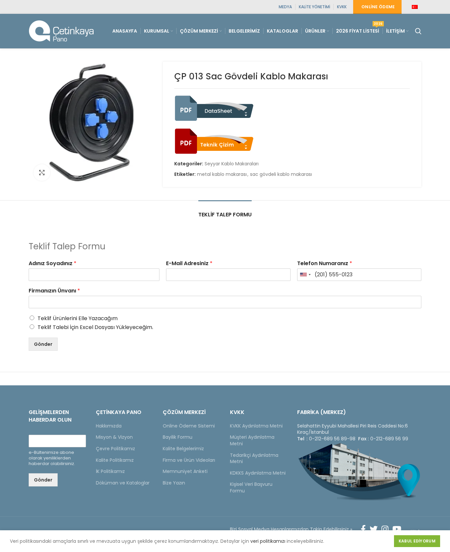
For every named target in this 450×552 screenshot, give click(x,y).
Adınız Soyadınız (52, 263)
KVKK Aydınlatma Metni (256, 426)
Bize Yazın (174, 483)
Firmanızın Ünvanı (54, 291)
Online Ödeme (378, 7)
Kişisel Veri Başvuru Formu (251, 487)
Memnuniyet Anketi (185, 471)
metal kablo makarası (222, 174)
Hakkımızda (109, 426)
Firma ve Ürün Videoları (189, 460)
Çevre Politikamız (115, 448)
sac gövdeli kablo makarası (281, 174)
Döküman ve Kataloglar (123, 483)
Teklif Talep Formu (225, 214)
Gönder (43, 344)
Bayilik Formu (177, 437)
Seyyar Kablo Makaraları (232, 164)
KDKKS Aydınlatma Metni (258, 473)
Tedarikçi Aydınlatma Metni (254, 458)
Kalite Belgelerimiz (183, 448)
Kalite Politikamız (115, 460)
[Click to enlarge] (42, 172)
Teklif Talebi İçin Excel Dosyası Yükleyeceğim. (95, 327)
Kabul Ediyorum (417, 541)
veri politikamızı (267, 541)
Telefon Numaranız (324, 263)
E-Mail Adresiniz (189, 263)
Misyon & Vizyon (114, 437)
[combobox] (305, 275)
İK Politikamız (110, 471)
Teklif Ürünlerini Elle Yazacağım (78, 318)
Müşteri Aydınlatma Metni (252, 440)
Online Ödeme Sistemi (189, 426)
